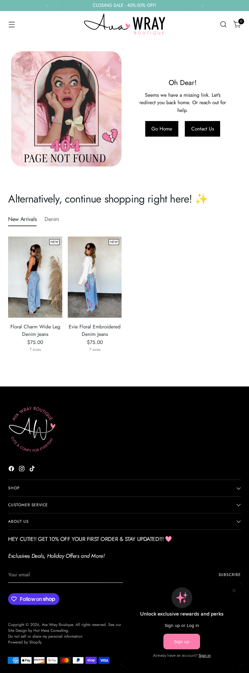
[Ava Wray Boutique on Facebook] (12, 469)
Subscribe (230, 575)
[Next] (202, 5)
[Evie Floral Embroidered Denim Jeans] (95, 277)
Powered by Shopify (25, 642)
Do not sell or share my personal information (45, 636)
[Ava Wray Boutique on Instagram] (22, 469)
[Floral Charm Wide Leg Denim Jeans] (35, 277)
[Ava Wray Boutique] (124, 24)
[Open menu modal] (11, 24)
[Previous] (47, 5)
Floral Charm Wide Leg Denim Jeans (35, 330)
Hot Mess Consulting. (51, 630)
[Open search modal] (223, 24)
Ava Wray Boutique (57, 625)
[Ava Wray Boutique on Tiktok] (33, 469)
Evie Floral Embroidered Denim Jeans (95, 330)
